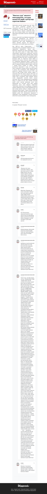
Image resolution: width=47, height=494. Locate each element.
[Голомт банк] (39, 45)
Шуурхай (5, 20)
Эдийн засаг (6, 24)
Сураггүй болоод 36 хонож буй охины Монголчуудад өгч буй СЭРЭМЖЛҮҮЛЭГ (22, 126)
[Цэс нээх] (5, 6)
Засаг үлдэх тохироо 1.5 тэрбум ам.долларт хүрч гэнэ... (27, 131)
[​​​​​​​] (23, 485)
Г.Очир (36, 18)
